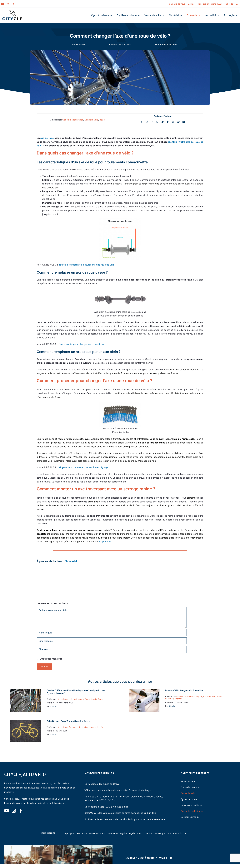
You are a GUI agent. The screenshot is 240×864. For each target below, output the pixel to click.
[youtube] (2, 4)
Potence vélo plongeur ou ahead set (184, 690)
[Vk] (178, 122)
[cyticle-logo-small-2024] (12, 11)
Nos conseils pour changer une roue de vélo (83, 344)
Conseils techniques (72, 119)
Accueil (61, 699)
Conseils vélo (91, 119)
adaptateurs (104, 541)
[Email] (189, 122)
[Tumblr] (167, 122)
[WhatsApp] (157, 122)
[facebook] (13, 4)
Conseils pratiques (81, 727)
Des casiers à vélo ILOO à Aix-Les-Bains (106, 806)
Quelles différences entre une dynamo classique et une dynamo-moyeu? (76, 691)
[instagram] (8, 4)
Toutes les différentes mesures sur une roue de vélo (86, 264)
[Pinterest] (173, 122)
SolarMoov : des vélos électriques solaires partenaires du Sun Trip (120, 813)
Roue (102, 119)
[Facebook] (136, 122)
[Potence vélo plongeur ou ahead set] (144, 691)
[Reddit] (146, 122)
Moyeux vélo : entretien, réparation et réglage (83, 467)
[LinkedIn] (152, 122)
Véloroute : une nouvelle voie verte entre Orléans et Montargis (117, 790)
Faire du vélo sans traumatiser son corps (68, 721)
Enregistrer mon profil (51, 658)
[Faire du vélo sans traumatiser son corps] (25, 721)
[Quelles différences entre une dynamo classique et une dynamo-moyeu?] (25, 691)
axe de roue (47, 138)
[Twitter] (141, 122)
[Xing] (183, 122)
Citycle (53, 706)
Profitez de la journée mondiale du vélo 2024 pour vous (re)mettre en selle (124, 819)
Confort (68, 727)
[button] (237, 4)
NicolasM (80, 44)
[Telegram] (162, 122)
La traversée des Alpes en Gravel (102, 784)
